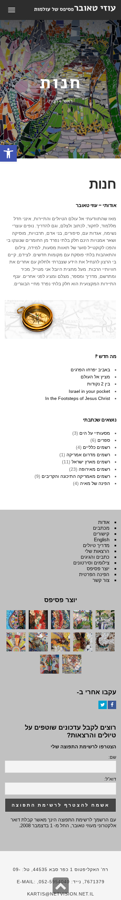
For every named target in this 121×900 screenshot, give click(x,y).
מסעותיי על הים (94, 433)
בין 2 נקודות (98, 383)
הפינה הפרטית (94, 574)
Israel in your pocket (89, 391)
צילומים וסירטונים (91, 562)
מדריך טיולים (96, 545)
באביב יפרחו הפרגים (90, 369)
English (101, 539)
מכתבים (101, 528)
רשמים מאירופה (94, 469)
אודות (103, 522)
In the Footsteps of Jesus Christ (77, 398)
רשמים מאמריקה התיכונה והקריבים (76, 476)
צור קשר (101, 580)
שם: (112, 757)
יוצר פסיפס (98, 568)
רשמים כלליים (96, 447)
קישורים (101, 533)
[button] (8, 153)
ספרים (103, 440)
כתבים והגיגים (95, 557)
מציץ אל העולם (95, 376)
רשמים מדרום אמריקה (88, 454)
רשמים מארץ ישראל (91, 461)
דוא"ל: (110, 779)
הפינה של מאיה (95, 483)
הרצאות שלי (97, 551)
